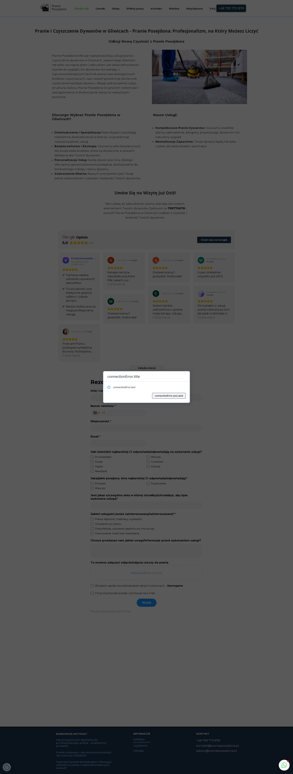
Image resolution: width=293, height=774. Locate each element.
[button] (284, 765)
